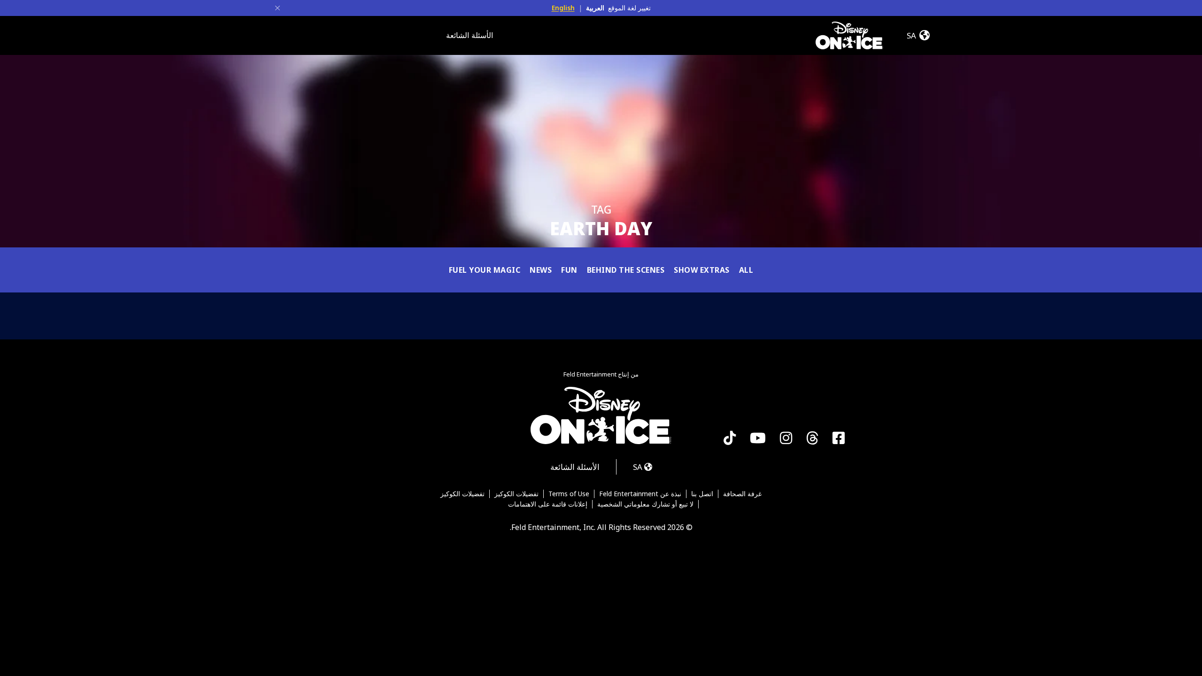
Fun (569, 270)
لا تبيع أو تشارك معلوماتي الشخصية (645, 504)
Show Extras (702, 270)
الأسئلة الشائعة (469, 35)
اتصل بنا (702, 494)
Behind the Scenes (626, 270)
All (746, 270)
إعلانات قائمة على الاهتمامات (547, 504)
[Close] (277, 7)
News (541, 270)
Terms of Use (568, 494)
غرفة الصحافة (742, 494)
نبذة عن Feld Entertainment (640, 494)
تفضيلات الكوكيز (516, 494)
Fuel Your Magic (485, 270)
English (563, 7)
